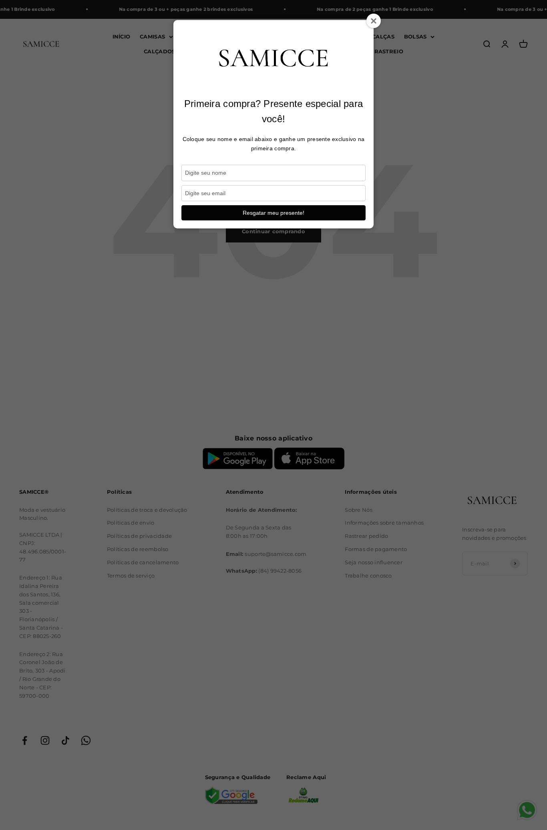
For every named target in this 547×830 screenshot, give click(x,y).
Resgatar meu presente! (273, 213)
